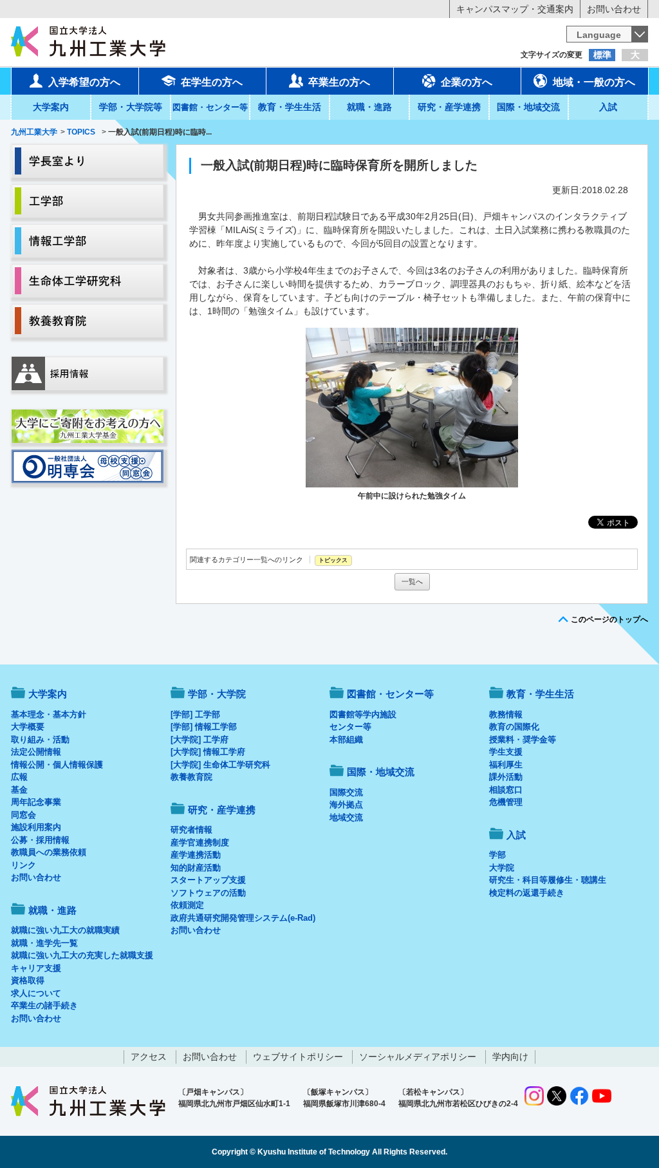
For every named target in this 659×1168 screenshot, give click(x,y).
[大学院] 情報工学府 (208, 752)
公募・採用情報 (40, 840)
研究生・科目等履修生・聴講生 (547, 880)
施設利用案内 (36, 827)
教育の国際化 (514, 726)
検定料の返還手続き (526, 893)
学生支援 (506, 752)
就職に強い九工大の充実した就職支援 (82, 955)
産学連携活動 (196, 855)
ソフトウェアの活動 (208, 893)
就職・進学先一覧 (44, 943)
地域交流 (346, 817)
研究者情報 (191, 829)
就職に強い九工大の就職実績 (65, 930)
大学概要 (27, 726)
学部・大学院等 (130, 107)
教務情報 (506, 714)
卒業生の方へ (339, 82)
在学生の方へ (212, 82)
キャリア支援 (36, 968)
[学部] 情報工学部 (204, 726)
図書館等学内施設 (363, 714)
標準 (602, 55)
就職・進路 (369, 107)
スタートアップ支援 (208, 880)
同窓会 (23, 815)
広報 (19, 777)
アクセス (149, 1056)
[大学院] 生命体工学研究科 (220, 764)
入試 (608, 107)
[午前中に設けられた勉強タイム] (412, 407)
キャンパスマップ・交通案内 (514, 9)
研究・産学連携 (449, 107)
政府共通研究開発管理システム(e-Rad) (243, 918)
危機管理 (506, 802)
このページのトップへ (609, 619)
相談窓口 (506, 790)
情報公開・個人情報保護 (57, 764)
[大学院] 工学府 (199, 739)
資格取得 (27, 980)
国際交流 (346, 792)
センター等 (350, 726)
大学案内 (51, 107)
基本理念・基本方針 (48, 714)
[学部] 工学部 (195, 714)
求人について (36, 993)
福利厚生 (506, 764)
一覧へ (412, 581)
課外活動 (506, 777)
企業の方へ (466, 82)
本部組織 (346, 739)
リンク (23, 865)
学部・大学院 (217, 693)
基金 (19, 790)
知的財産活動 (196, 867)
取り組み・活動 (40, 739)
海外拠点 (346, 804)
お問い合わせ (614, 9)
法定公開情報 (36, 752)
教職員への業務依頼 (48, 852)
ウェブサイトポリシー (298, 1056)
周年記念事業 (36, 802)
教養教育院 (191, 777)
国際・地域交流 (528, 107)
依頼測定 (187, 905)
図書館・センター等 (390, 693)
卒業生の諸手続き (44, 1005)
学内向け (510, 1056)
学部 (497, 855)
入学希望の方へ (84, 82)
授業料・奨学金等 (522, 739)
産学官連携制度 (200, 842)
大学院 (501, 867)
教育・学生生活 (289, 107)
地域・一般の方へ (594, 82)
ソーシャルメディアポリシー (417, 1056)
